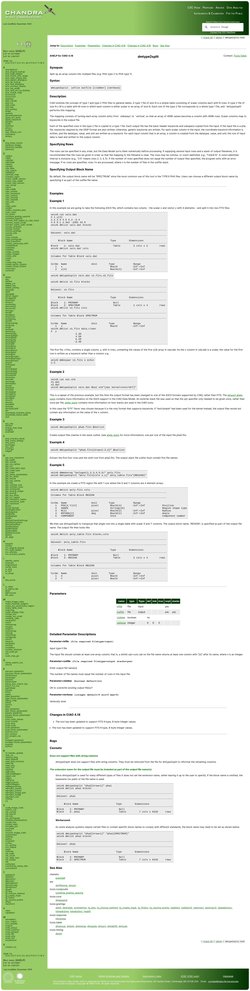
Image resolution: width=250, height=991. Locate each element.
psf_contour (11, 734)
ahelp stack (71, 402)
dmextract (10, 317)
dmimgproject (12, 356)
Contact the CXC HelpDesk (222, 32)
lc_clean (9, 586)
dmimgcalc (10, 340)
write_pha (10, 936)
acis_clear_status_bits (16, 78)
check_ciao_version (14, 183)
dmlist (8, 367)
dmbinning (10, 304)
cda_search (11, 170)
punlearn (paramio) (14, 740)
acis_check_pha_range (16, 76)
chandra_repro (12, 176)
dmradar (9, 389)
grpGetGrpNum (12, 524)
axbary (8, 136)
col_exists (10, 214)
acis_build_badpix (14, 73)
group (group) (12, 507)
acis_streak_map (13, 92)
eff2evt (8, 425)
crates (8, 258)
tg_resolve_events (159, 907)
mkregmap (10, 637)
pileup (8, 702)
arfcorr (8, 128)
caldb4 (8, 156)
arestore (9, 126)
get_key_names (13, 480)
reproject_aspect (13, 788)
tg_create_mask (127, 907)
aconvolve (10, 94)
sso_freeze (10, 847)
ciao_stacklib (11, 199)
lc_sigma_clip (11, 589)
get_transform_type (14, 501)
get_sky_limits (12, 495)
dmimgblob (10, 337)
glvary (8, 505)
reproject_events (13, 790)
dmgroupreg (11, 323)
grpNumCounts (12, 533)
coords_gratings (13, 231)
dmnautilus (10, 383)
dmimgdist (10, 342)
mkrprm (9, 641)
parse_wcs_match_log (16, 684)
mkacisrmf (10, 620)
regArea (9, 769)
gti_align (9, 537)
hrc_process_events (15, 554)
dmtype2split (11, 408)
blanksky (9, 149)
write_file (9, 934)
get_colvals (10, 462)
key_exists (10, 580)
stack (8, 849)
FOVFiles (9, 449)
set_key (9, 816)
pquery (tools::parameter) (17, 715)
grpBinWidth (11, 516)
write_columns (12, 930)
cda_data (9, 168)
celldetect (10, 172)
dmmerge (81, 926)
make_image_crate (14, 601)
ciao (7, 204)
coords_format (12, 229)
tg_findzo (143, 907)
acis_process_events (15, 86)
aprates (9, 121)
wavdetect (10, 919)
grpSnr (8, 535)
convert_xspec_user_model (18, 224)
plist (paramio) (12, 709)
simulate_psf (11, 826)
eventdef (60, 878)
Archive (220, 7)
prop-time (10, 723)
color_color (10, 212)
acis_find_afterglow (14, 84)
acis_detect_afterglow (16, 80)
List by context (11, 56)
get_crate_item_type (15, 468)
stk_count (10, 855)
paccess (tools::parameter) (18, 673)
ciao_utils (9, 202)
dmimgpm (10, 354)
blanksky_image (13, 145)
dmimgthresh (12, 360)
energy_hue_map (13, 427)
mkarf (8, 622)
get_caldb (10, 460)
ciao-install (10, 185)
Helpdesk (228, 976)
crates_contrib (12, 252)
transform (10, 904)
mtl (6, 653)
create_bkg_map (13, 262)
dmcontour (10, 306)
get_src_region (12, 497)
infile (119, 606)
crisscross (10, 268)
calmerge (9, 162)
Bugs (155, 45)
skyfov (8, 830)
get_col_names (12, 464)
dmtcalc (123, 926)
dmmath (9, 379)
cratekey (9, 249)
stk (6, 862)
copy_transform (13, 241)
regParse (9, 780)
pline (7, 706)
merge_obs (10, 614)
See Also (165, 45)
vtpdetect (10, 912)
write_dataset (12, 932)
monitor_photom (13, 649)
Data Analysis (235, 7)
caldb (8, 158)
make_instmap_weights (16, 603)
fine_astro (10, 442)
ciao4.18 (208, 38)
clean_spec (10, 206)
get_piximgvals (12, 489)
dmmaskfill (10, 375)
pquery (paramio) (13, 713)
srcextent (9, 841)
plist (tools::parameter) (16, 711)
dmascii (9, 302)
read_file (9, 763)
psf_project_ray (13, 736)
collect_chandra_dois (15, 210)
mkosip (9, 633)
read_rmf (9, 767)
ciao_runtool (11, 195)
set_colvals (10, 812)
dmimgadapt (11, 335)
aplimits (9, 113)
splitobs (9, 836)
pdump (8, 690)
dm (7, 410)
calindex (9, 160)
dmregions (10, 394)
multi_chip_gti (12, 656)
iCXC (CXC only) (190, 976)
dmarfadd (10, 300)
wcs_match (11, 921)
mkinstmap (10, 631)
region (8, 778)
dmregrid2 (10, 396)
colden (8, 208)
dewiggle (67, 907)
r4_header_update (14, 753)
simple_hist (10, 822)
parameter (10, 677)
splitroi (8, 839)
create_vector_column (16, 264)
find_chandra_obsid (14, 438)
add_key (9, 107)
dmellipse (10, 315)
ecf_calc (9, 423)
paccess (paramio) (14, 671)
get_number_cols (13, 485)
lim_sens (9, 595)
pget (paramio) (12, 696)
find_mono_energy (14, 440)
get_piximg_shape (14, 491)
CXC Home (194, 7)
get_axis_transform (14, 457)
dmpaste (92, 926)
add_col (9, 103)
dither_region (11, 296)
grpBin (8, 518)
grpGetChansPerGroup (16, 520)
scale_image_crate (14, 807)
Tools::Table (240, 55)
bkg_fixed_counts (14, 143)
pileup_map (11, 700)
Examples (80, 45)
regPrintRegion (12, 784)
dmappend (61, 900)
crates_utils (10, 256)
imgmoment (11, 565)
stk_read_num (12, 857)
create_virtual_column (15, 266)
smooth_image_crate (15, 832)
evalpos (9, 430)
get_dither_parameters (16, 474)
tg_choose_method (107, 907)
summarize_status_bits (16, 866)
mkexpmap (10, 624)
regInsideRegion (13, 774)
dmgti (59, 933)
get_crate (9, 472)
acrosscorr (10, 96)
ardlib (8, 124)
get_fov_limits (12, 476)
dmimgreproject (13, 358)
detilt (58, 907)
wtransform (11, 940)
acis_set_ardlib (12, 88)
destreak (9, 289)
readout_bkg (11, 757)
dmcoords (10, 308)
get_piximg (10, 493)
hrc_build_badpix (13, 550)
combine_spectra (13, 218)
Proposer (208, 7)
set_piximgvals (12, 818)
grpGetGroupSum (14, 522)
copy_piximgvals (13, 239)
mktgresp (61, 918)
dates (8, 277)
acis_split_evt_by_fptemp (17, 90)
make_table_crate (13, 608)
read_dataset (11, 759)
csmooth (9, 270)
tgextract (198, 907)
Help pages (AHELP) (14, 51)
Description (66, 45)
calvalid (9, 166)
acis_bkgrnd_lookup (15, 71)
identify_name (12, 560)
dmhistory (10, 331)
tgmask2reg (62, 911)
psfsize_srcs (11, 731)
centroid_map (12, 174)
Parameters (94, 45)
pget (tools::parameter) (16, 698)
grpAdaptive (11, 512)
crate (7, 260)
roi (6, 801)
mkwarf (9, 645)
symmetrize (80, 907)
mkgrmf (9, 628)
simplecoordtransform (16, 820)
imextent (9, 563)
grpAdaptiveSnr (13, 510)
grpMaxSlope (11, 526)
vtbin (7, 910)
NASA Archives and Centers (114, 976)
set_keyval (10, 814)
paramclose (11, 675)
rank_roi (9, 755)
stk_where (10, 859)
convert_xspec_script (15, 222)
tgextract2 (210, 907)
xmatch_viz (10, 947)
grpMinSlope (11, 528)
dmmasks (10, 377)
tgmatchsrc (76, 911)
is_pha (8, 569)
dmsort (102, 926)
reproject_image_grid (15, 792)
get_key (9, 482)
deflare (8, 281)
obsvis (8, 664)
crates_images (12, 254)
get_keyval (10, 478)
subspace (10, 864)
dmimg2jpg (10, 333)
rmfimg (8, 799)
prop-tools (10, 725)
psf (7, 738)
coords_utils (11, 233)
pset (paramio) (12, 727)
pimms (8, 704)
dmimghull (10, 348)
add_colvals (11, 101)
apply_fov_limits (13, 117)
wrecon (9, 925)
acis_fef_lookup (13, 82)
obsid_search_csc (14, 662)
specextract (11, 834)
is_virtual (9, 573)
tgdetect (175, 907)
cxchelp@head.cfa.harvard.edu (223, 981)
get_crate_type (12, 470)
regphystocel (11, 782)
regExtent (10, 772)
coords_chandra (13, 227)
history (8, 545)
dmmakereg (11, 371)
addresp (9, 99)
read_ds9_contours (14, 761)
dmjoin (70, 926)
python (8, 746)
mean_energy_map (14, 612)
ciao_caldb (10, 189)
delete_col (10, 283)
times (8, 902)
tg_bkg (91, 907)
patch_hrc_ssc (12, 686)
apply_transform (13, 119)
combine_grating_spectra (69, 892)
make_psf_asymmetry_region (19, 606)
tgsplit (87, 911)
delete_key (10, 285)
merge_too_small (13, 616)
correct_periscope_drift (16, 243)
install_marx (11, 567)
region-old (10, 776)
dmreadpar (10, 392)
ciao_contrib (11, 191)
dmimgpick (10, 352)
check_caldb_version (15, 179)
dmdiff (8, 312)
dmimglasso (11, 350)
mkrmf (8, 639)
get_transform (12, 503)
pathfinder (10, 688)
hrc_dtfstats (11, 552)
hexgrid (9, 543)
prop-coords (11, 721)
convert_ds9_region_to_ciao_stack (22, 220)
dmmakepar (11, 369)
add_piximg (11, 109)
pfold (7, 692)
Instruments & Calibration (209, 13)
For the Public (234, 13)
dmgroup (61, 926)
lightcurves (10, 593)
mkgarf (8, 626)
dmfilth (8, 321)
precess (9, 717)
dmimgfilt (9, 344)
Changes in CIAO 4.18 (113, 45)
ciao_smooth (11, 197)
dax (7, 279)
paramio (9, 679)
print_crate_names (14, 719)
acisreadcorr (11, 69)
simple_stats (11, 824)
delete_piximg (12, 287)
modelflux (10, 647)
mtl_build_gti (11, 651)
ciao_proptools (12, 193)
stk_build (9, 853)
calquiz (8, 164)
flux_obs (9, 447)
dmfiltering (61, 885)
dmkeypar (10, 364)
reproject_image (13, 794)
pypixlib (9, 744)
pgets (8, 694)
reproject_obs (12, 797)
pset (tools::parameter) (16, 729)
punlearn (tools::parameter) (18, 742)
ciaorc (8, 187)
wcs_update (11, 923)
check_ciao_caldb (14, 181)
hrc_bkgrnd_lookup (14, 548)
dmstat (8, 402)
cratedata (10, 247)
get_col (8, 466)
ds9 (7, 417)
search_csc (10, 809)
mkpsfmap (10, 635)
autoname (10, 134)
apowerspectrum (13, 115)
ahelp (219, 38)
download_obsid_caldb (16, 414)
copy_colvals (11, 237)
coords (8, 235)
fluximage (10, 445)
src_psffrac (10, 845)
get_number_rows (14, 487)
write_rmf (10, 938)
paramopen (10, 681)
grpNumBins (11, 530)
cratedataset (11, 245)
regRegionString (13, 786)
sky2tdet (9, 828)
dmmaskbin (11, 373)
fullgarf (8, 451)
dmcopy (9, 310)
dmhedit (9, 329)
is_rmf (8, 571)
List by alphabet (11, 53)
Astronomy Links (152, 976)
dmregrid (9, 398)
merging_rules (12, 618)
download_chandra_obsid (18, 412)
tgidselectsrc (225, 907)
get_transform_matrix (15, 499)
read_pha (10, 765)
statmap (9, 851)
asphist (9, 130)
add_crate (10, 105)
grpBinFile (10, 514)
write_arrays (11, 927)
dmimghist (10, 346)
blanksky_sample (13, 147)
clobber (121, 617)
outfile (120, 612)
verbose (121, 622)
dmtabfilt (112, 926)
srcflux (8, 843)
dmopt (72, 885)
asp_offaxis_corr (13, 132)
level (7, 591)
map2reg (9, 610)
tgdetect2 (186, 907)
